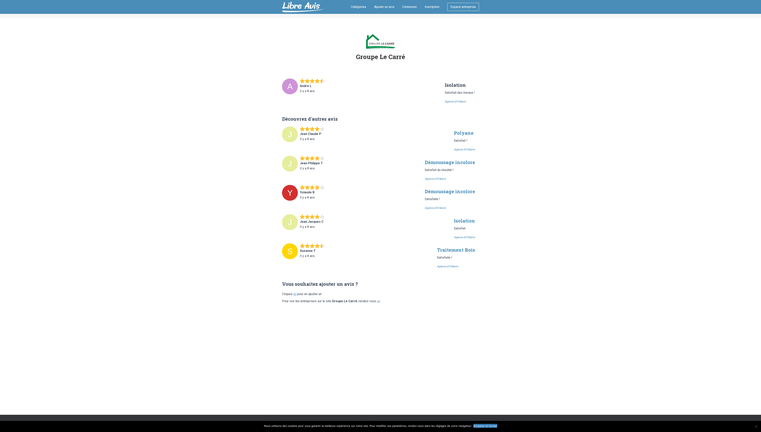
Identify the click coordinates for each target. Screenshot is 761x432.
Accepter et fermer (485, 425)
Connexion (409, 7)
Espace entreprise (463, 7)
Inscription (432, 7)
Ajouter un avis (384, 7)
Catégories (358, 7)
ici (294, 294)
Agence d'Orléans (455, 101)
